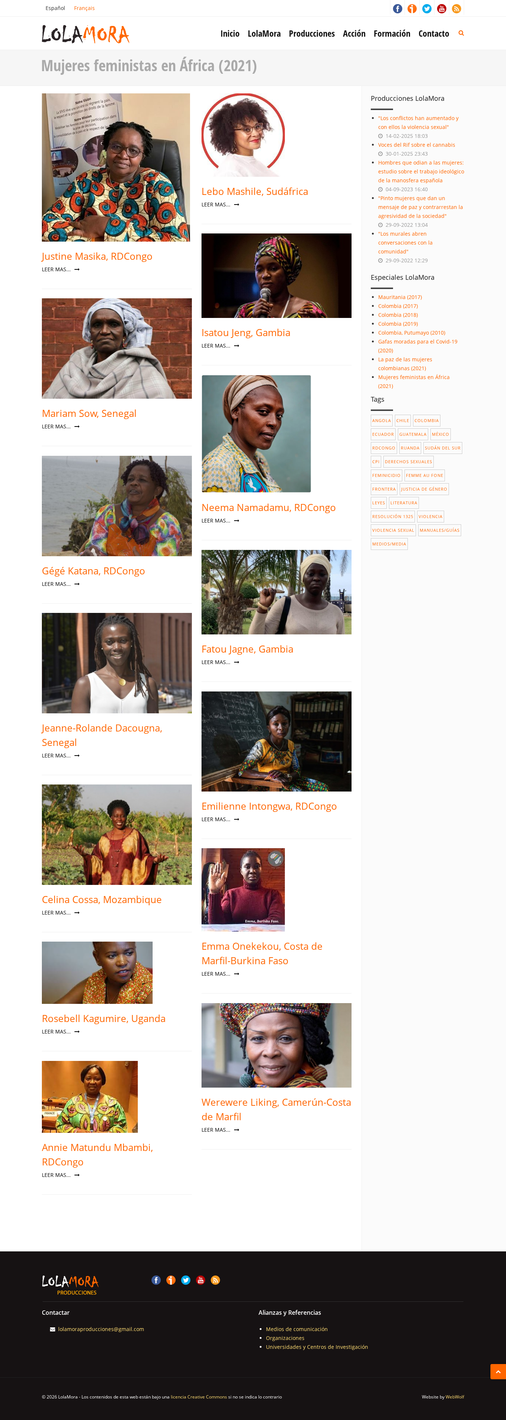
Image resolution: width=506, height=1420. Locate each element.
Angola (381, 420)
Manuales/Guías (440, 530)
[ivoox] (412, 7)
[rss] (456, 7)
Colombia (427, 420)
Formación (392, 33)
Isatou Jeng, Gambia (246, 332)
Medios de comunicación (297, 1329)
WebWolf (455, 1397)
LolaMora (264, 33)
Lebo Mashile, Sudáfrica (255, 191)
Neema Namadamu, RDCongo (269, 507)
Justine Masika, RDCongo (97, 256)
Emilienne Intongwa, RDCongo (269, 806)
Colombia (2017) (398, 305)
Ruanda (410, 448)
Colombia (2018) (398, 314)
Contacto (434, 33)
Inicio (230, 33)
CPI (376, 461)
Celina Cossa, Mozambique (102, 899)
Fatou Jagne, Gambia (247, 649)
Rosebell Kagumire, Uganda (104, 1018)
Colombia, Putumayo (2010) (411, 332)
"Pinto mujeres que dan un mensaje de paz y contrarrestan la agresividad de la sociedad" (420, 207)
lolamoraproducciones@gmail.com (101, 1329)
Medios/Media (389, 544)
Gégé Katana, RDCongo (93, 570)
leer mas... (57, 269)
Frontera (384, 489)
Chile (402, 420)
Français (84, 7)
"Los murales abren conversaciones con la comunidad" (405, 242)
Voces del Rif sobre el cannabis (416, 144)
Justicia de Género (424, 489)
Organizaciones (285, 1337)
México (440, 434)
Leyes (378, 502)
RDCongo (384, 448)
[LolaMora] (97, 33)
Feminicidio (386, 475)
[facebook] (397, 7)
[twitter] (427, 7)
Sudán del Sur (443, 448)
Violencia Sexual (393, 530)
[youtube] (442, 7)
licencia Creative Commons (199, 1397)
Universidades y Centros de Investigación (317, 1346)
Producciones (312, 33)
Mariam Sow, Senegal (89, 413)
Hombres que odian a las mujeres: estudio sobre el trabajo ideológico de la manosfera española (421, 171)
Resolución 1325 (392, 516)
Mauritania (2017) (400, 297)
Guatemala (413, 434)
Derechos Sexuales (408, 461)
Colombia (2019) (398, 323)
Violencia (431, 516)
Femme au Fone (424, 475)
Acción (354, 33)
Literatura (403, 502)
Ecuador (383, 434)
